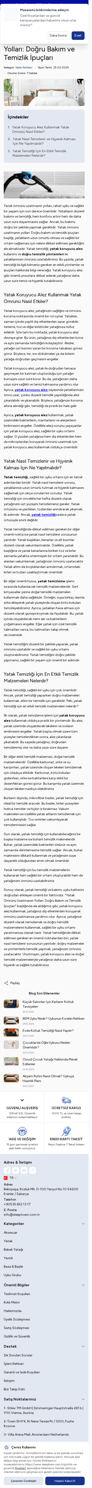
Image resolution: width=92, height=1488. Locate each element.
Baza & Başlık (13, 1267)
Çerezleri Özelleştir (23, 1481)
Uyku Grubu (12, 1275)
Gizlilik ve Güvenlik (17, 1336)
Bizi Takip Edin (14, 1389)
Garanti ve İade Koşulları (22, 1372)
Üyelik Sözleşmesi (17, 1319)
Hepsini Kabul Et (64, 1481)
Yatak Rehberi (23, 67)
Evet (78, 36)
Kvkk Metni (12, 1302)
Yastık (8, 1258)
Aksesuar (10, 1233)
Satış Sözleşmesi (16, 1328)
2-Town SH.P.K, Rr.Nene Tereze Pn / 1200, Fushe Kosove (39, 1423)
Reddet (20, 1468)
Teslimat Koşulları (17, 1294)
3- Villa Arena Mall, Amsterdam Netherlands (36, 1435)
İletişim (9, 1381)
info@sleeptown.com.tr (22, 1215)
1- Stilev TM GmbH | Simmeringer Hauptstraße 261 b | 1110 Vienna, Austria (43, 1410)
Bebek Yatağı (13, 1250)
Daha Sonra (58, 36)
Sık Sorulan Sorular (18, 1355)
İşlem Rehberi (14, 1364)
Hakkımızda (12, 1311)
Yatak (8, 1241)
